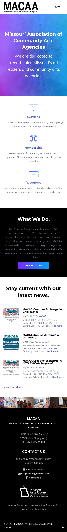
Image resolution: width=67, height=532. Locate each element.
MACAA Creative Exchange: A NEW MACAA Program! (42, 362)
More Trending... (13, 387)
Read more (56, 326)
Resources (33, 182)
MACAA (19, 523)
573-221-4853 (34, 469)
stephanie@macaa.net (35, 473)
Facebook (34, 477)
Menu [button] (56, 6)
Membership (33, 147)
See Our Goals (33, 265)
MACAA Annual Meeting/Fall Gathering (41, 336)
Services (33, 117)
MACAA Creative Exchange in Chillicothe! (42, 310)
